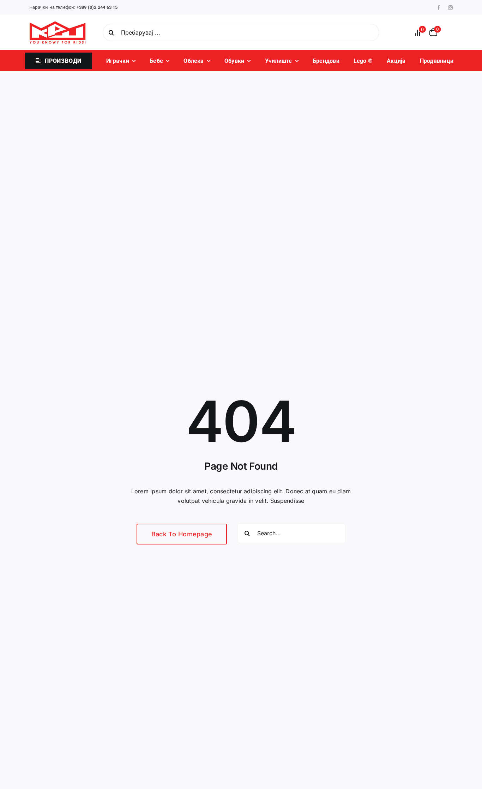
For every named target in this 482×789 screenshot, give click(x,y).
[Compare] (419, 32)
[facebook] (438, 7)
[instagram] (450, 7)
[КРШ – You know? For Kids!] (57, 24)
